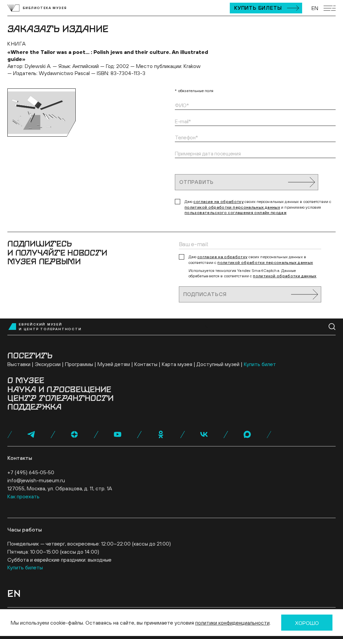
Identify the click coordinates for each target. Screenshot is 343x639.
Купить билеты (258, 8)
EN (315, 8)
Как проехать (23, 496)
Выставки (18, 364)
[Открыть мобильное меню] (330, 8)
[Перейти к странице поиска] (332, 326)
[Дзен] (74, 434)
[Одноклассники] (160, 434)
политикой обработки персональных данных (232, 207)
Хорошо (307, 623)
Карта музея (177, 364)
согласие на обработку (218, 201)
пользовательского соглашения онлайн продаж (235, 212)
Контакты (145, 364)
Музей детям (113, 364)
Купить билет (260, 364)
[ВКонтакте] (204, 434)
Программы (79, 364)
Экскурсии (48, 364)
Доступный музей (218, 364)
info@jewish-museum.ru (36, 480)
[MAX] (247, 434)
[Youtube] (117, 434)
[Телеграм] (31, 434)
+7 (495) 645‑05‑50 (30, 472)
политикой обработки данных (284, 276)
